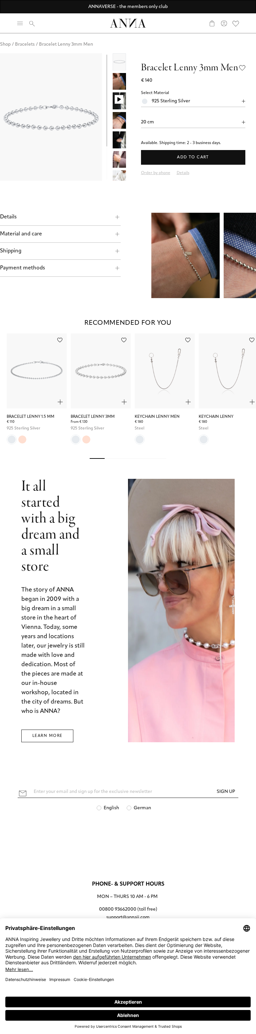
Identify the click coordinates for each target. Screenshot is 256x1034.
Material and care (21, 234)
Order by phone (155, 173)
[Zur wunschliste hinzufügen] (60, 339)
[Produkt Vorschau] (60, 401)
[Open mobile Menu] (20, 23)
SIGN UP (226, 791)
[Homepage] (128, 23)
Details (8, 217)
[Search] (32, 23)
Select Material (155, 93)
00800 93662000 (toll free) (128, 909)
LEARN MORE (47, 736)
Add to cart (193, 157)
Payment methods (22, 268)
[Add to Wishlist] (242, 67)
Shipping (10, 251)
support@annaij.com (128, 917)
